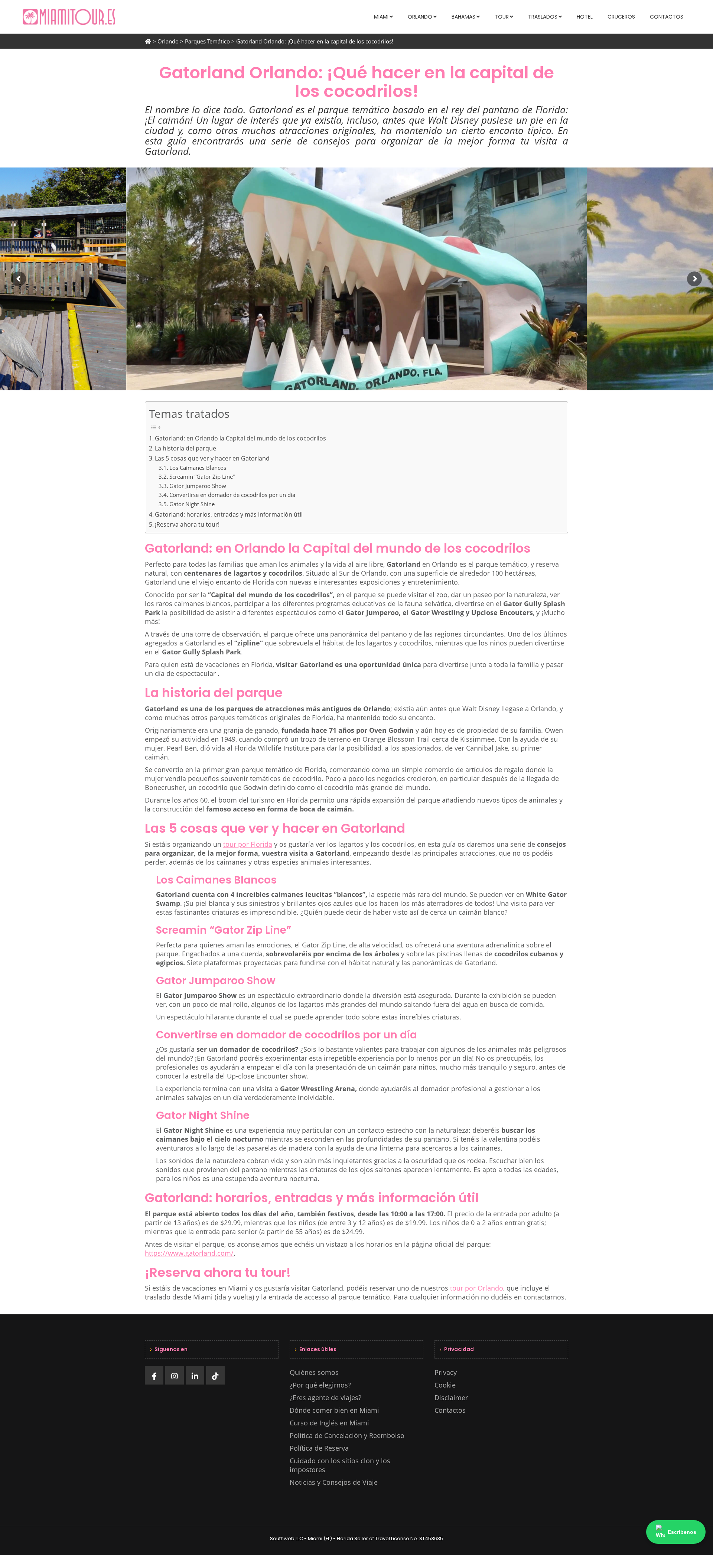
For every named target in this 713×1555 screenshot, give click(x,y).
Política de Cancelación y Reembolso (347, 1435)
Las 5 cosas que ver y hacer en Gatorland (212, 458)
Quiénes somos (314, 1372)
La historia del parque (185, 448)
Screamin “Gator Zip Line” (202, 476)
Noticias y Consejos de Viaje (334, 1482)
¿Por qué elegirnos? (320, 1384)
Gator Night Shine (192, 504)
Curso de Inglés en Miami (329, 1422)
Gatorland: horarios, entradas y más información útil (229, 514)
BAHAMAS (463, 16)
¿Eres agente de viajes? (325, 1397)
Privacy (445, 1372)
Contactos (450, 1410)
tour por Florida (247, 844)
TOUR (502, 16)
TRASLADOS (542, 16)
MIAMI (381, 16)
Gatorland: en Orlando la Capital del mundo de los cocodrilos (240, 438)
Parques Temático (207, 41)
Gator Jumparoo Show (197, 485)
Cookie (445, 1384)
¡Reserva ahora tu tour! (188, 524)
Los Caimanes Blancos (197, 467)
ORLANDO (420, 16)
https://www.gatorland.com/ (189, 1253)
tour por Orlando (476, 1288)
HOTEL (585, 16)
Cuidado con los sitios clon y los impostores (340, 1465)
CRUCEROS (621, 16)
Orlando (168, 41)
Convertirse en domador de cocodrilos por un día (232, 494)
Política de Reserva (319, 1448)
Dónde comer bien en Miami (334, 1410)
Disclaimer (451, 1397)
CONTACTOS (666, 16)
